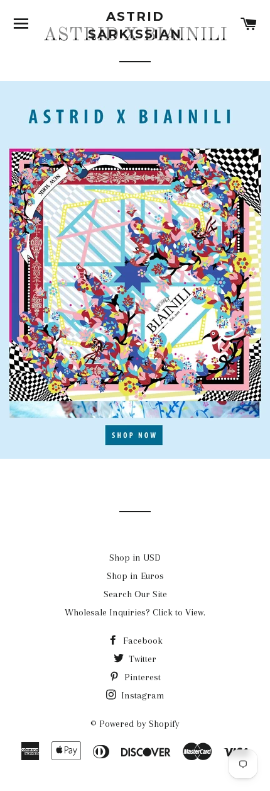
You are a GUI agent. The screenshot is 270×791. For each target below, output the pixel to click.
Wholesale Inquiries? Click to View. (135, 612)
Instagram (142, 695)
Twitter (141, 659)
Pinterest (141, 677)
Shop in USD (135, 557)
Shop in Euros (135, 575)
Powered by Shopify (139, 723)
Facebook (142, 640)
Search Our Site (135, 594)
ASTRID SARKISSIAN (135, 25)
